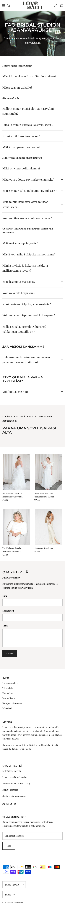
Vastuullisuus (8, 698)
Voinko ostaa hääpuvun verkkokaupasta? (28, 315)
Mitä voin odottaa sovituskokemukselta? (28, 179)
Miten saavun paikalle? (17, 87)
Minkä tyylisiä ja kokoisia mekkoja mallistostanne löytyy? (25, 268)
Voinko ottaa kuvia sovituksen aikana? (27, 218)
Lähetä (9, 653)
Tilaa (8, 845)
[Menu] (3, 5)
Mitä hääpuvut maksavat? (18, 281)
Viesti (5, 625)
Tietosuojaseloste (10, 683)
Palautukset (7, 693)
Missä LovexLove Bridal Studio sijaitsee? (29, 76)
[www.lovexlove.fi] (32, 5)
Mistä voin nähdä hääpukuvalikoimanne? (28, 254)
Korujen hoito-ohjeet (12, 703)
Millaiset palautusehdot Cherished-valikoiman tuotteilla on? (24, 329)
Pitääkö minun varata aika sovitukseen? (27, 124)
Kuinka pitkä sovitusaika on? (21, 136)
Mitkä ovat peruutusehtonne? (21, 147)
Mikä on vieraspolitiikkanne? (21, 168)
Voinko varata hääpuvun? (18, 293)
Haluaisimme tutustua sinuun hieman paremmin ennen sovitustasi (26, 359)
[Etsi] (10, 5)
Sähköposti (8, 610)
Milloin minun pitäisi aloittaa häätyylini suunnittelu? (28, 111)
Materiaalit (7, 708)
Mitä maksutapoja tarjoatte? (20, 243)
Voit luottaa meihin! (15, 391)
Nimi (4, 596)
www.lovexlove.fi (16, 902)
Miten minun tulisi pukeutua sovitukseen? (29, 190)
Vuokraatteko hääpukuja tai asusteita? (26, 304)
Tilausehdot (7, 688)
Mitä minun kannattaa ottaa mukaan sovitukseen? (25, 204)
